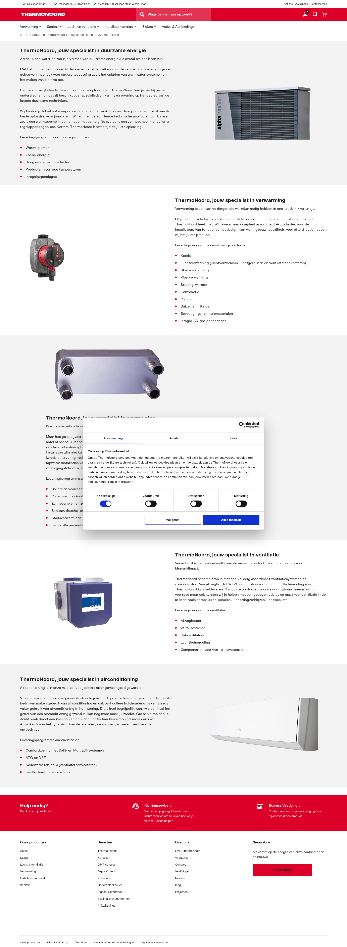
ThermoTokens (107, 850)
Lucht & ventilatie (31, 864)
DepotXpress (106, 871)
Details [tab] (174, 438)
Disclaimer (81, 942)
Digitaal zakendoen (110, 892)
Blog (178, 885)
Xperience (104, 878)
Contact (180, 864)
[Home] (21, 34)
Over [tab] (233, 438)
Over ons (288, 3)
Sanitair (25, 885)
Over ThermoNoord (188, 850)
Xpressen (104, 857)
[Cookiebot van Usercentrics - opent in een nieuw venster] (241, 425)
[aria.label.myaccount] (305, 14)
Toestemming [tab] (113, 438)
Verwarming (28, 871)
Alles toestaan (231, 519)
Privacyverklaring (57, 942)
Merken (25, 857)
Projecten (181, 892)
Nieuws (180, 878)
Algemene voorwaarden (155, 942)
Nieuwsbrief (282, 870)
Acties (24, 850)
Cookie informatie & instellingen (114, 942)
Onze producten (30, 942)
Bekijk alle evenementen (114, 898)
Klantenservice (318, 3)
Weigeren (173, 519)
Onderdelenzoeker (110, 885)
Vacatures (181, 857)
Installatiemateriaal (32, 878)
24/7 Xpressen (107, 864)
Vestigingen (301, 3)
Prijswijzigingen (107, 905)
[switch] (151, 504)
